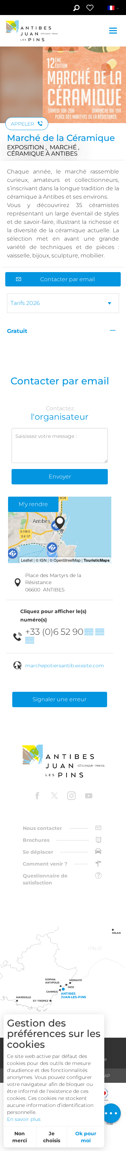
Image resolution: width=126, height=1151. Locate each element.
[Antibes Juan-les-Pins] (63, 761)
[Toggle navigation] (114, 31)
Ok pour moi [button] (85, 1137)
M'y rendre (33, 504)
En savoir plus (24, 1119)
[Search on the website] (76, 9)
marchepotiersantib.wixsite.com (64, 665)
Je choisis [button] (51, 1137)
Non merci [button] (19, 1137)
